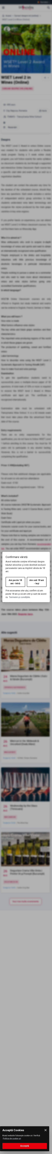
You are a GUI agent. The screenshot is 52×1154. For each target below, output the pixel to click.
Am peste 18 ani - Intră (15, 582)
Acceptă (24, 1146)
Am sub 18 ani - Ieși (36, 582)
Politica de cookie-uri (12, 1138)
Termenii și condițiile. (19, 597)
